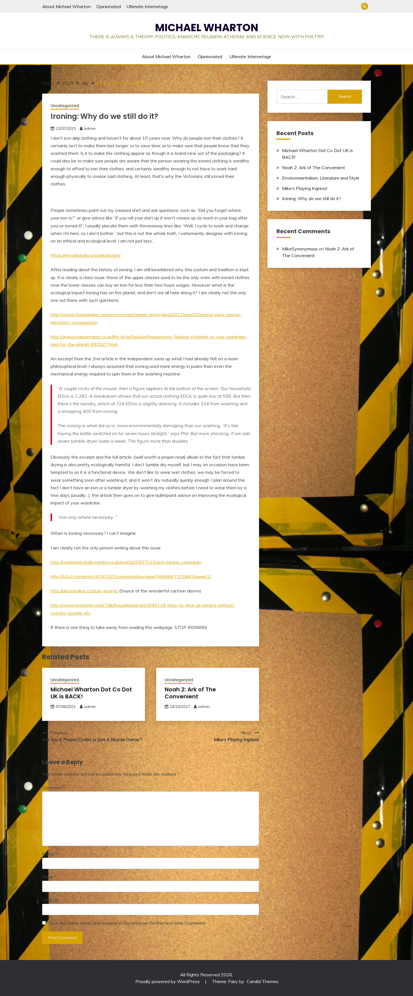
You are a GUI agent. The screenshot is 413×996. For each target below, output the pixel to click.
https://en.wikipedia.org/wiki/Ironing (86, 255)
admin (90, 128)
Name (49, 854)
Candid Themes (262, 981)
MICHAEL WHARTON (206, 27)
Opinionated (108, 6)
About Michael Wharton (66, 6)
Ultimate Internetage (147, 6)
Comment (53, 787)
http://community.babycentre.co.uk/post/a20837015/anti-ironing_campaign (126, 562)
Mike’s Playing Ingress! (304, 188)
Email (49, 877)
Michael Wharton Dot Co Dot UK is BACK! (91, 692)
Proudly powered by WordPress (168, 981)
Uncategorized (65, 105)
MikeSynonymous (300, 249)
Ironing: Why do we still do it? (311, 198)
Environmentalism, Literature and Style (320, 178)
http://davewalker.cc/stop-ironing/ (84, 591)
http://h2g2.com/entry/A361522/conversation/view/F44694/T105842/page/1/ (131, 576)
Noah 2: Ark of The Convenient (190, 692)
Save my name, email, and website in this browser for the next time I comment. (127, 923)
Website (50, 900)
